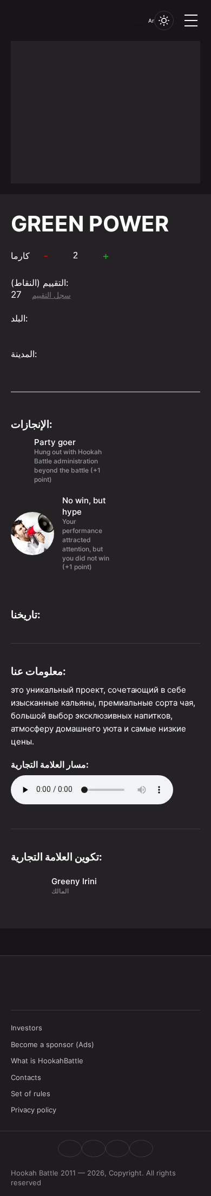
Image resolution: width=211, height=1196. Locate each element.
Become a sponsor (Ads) (52, 1044)
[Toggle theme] (164, 20)
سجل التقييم (51, 295)
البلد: (19, 318)
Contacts (26, 1077)
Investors (26, 1027)
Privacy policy (33, 1109)
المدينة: (24, 353)
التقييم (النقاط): (39, 282)
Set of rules (30, 1093)
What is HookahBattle (47, 1060)
